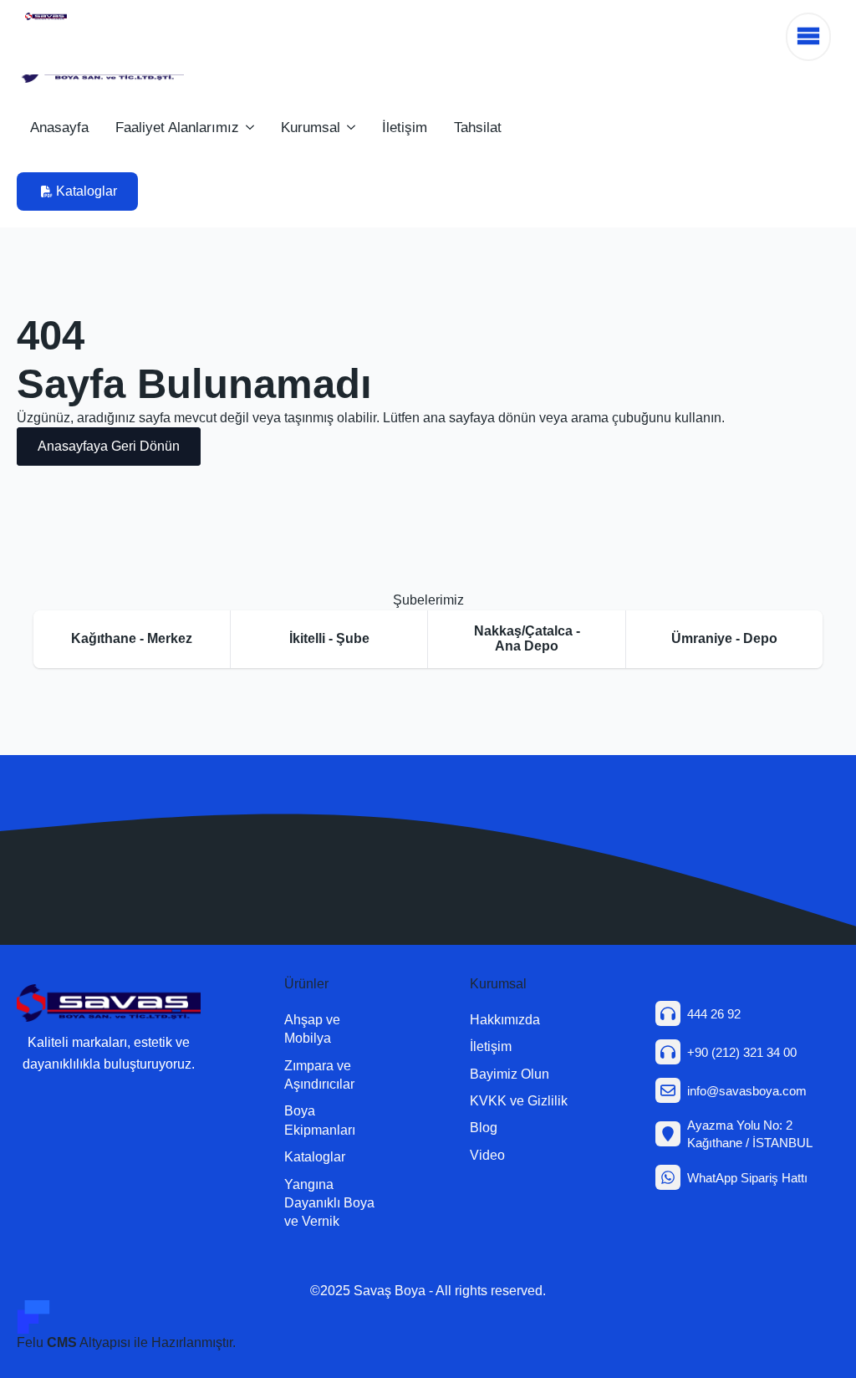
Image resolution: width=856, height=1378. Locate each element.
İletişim (404, 127)
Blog (483, 1127)
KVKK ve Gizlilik (519, 1101)
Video (487, 1155)
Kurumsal (310, 127)
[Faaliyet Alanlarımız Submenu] (253, 127)
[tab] (132, 639)
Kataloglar (314, 1157)
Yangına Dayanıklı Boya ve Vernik (329, 1203)
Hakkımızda (505, 1020)
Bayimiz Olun (509, 1074)
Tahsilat (478, 127)
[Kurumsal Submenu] (354, 127)
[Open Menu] (808, 37)
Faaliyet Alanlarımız (177, 127)
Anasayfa (59, 127)
